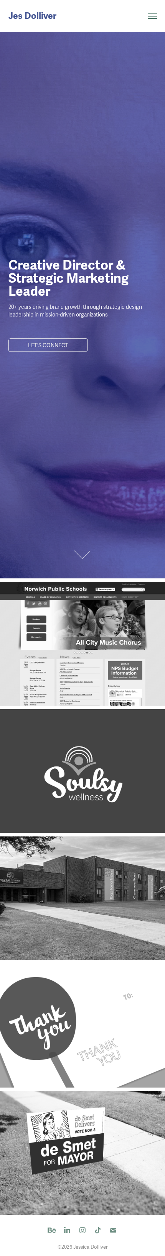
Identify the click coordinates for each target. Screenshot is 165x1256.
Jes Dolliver (32, 16)
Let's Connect (48, 345)
